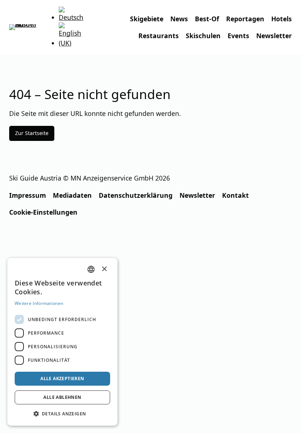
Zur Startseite (31, 133)
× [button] (104, 268)
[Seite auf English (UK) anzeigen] (71, 43)
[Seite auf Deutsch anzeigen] (71, 17)
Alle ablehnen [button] (62, 397)
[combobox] (91, 269)
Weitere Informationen (39, 303)
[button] (62, 413)
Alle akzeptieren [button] (62, 378)
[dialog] (62, 342)
